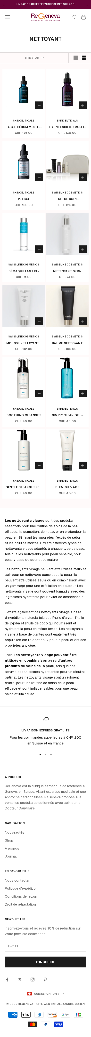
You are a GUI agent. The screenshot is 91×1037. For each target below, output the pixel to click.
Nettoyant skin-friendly (67, 271)
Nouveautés (14, 832)
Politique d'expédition (21, 888)
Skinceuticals (23, 120)
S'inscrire (45, 962)
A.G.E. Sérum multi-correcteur (24, 127)
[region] (45, 731)
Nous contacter (17, 880)
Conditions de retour (21, 896)
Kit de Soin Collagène (67, 199)
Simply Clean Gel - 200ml (67, 415)
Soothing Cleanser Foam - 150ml (24, 415)
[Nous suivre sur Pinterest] (45, 979)
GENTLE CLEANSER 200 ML (24, 487)
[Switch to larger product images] (76, 58)
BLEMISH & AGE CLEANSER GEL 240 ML (67, 487)
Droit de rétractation (20, 904)
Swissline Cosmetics (67, 192)
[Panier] (83, 17)
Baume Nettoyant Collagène (67, 343)
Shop (9, 840)
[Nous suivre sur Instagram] (32, 979)
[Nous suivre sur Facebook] (7, 979)
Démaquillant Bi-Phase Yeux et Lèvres (24, 271)
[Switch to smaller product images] (84, 58)
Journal (11, 856)
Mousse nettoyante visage (23, 343)
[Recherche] (74, 17)
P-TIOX (23, 199)
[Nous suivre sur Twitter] (19, 979)
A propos (12, 848)
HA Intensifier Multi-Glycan (67, 127)
